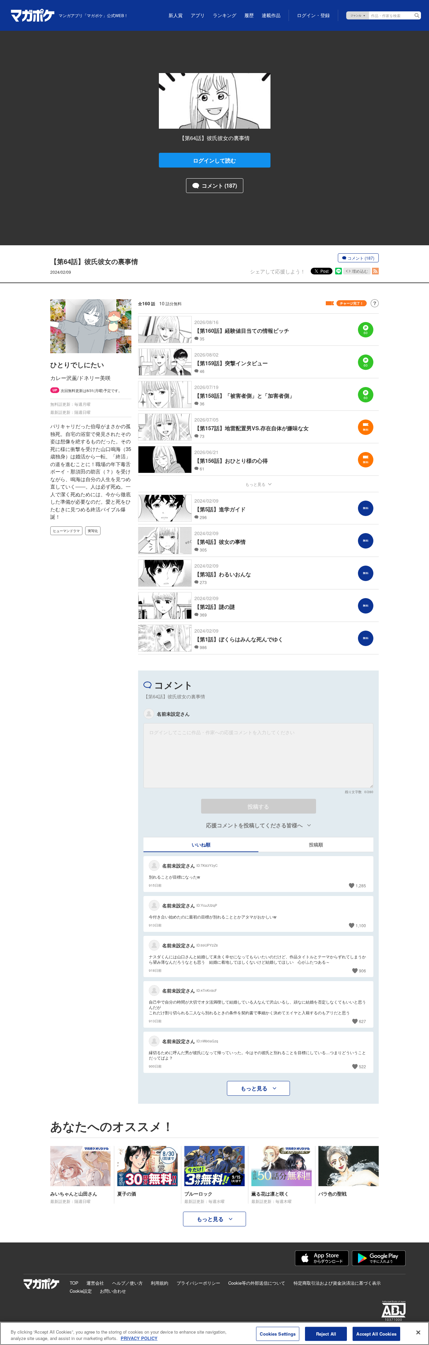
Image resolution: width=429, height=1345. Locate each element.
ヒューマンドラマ (66, 530)
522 (362, 1066)
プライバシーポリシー (198, 1283)
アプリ (198, 15)
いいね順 (201, 844)
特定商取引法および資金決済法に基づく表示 (337, 1283)
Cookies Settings (278, 1334)
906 (362, 970)
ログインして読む (214, 160)
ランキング (224, 15)
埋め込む (360, 271)
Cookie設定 (81, 1291)
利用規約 (159, 1283)
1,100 (361, 925)
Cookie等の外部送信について (256, 1283)
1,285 (361, 885)
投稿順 (316, 844)
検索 (417, 15)
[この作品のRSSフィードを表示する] (375, 271)
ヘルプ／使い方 (127, 1283)
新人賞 (176, 15)
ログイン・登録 (313, 15)
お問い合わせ (113, 1291)
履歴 (249, 15)
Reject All (326, 1334)
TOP (74, 1283)
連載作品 (271, 15)
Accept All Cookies (376, 1334)
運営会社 (95, 1283)
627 (362, 1021)
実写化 (93, 530)
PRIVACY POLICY (139, 1338)
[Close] (418, 1332)
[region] (214, 1333)
